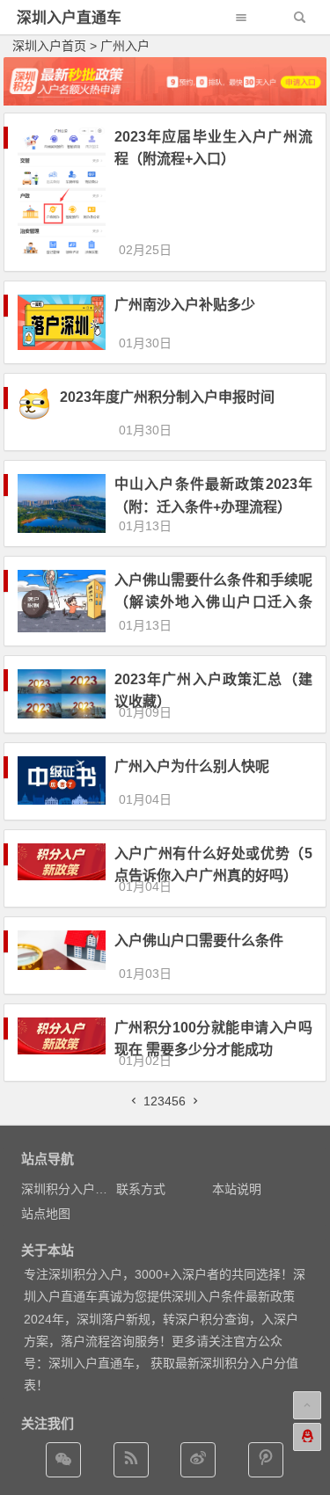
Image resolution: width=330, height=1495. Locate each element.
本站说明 (236, 1189)
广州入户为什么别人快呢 (191, 766)
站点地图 (45, 1214)
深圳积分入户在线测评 (82, 1189)
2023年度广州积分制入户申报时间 (167, 397)
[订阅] (131, 1459)
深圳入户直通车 (69, 18)
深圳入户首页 (49, 46)
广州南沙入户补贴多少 (184, 304)
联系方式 (140, 1189)
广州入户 (125, 46)
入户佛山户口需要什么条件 (198, 940)
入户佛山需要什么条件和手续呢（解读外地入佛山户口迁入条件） (213, 601)
